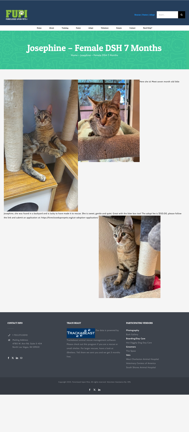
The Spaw (131, 351)
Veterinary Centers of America (141, 363)
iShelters (71, 352)
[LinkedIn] (17, 358)
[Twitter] (13, 358)
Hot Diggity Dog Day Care (139, 342)
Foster (145, 14)
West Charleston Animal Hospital (142, 359)
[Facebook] (8, 358)
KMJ (129, 382)
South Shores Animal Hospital (141, 367)
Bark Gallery (132, 334)
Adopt (152, 14)
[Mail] (21, 358)
